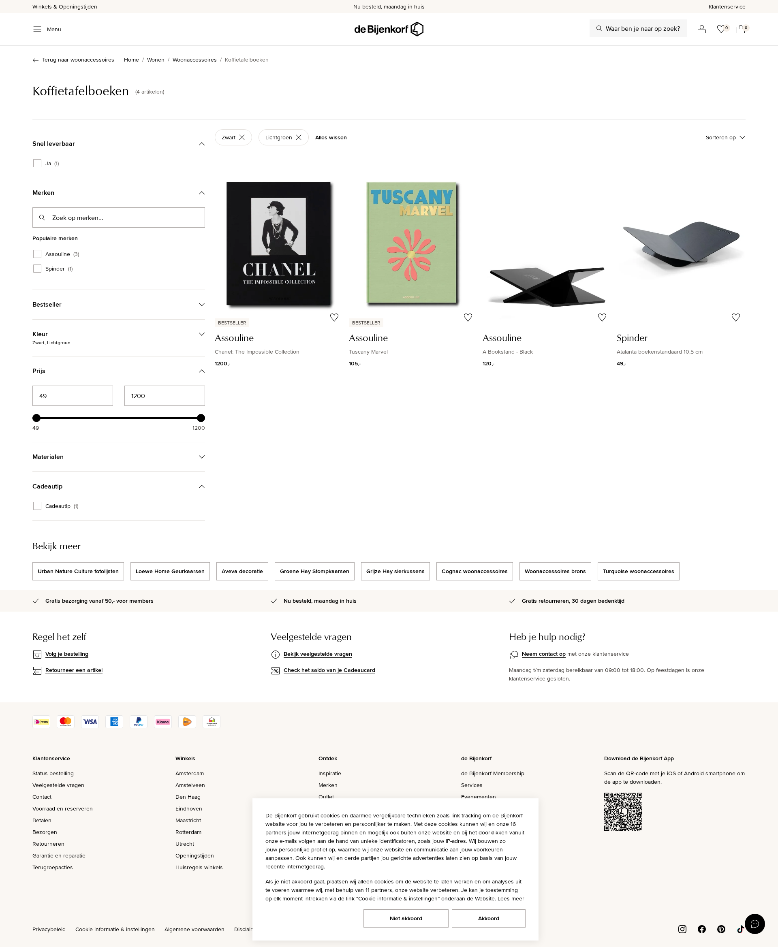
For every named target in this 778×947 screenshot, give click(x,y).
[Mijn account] (702, 29)
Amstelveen (190, 785)
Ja (52, 163)
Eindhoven (188, 808)
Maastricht (188, 820)
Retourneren (48, 843)
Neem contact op (544, 654)
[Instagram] (682, 928)
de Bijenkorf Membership (492, 773)
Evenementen (478, 796)
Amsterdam (189, 773)
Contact (41, 796)
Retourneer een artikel (74, 670)
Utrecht (184, 843)
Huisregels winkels (199, 867)
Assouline (62, 254)
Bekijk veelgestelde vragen (318, 654)
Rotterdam (188, 832)
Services (472, 785)
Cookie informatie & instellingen (115, 929)
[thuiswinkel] (211, 726)
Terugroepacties (52, 867)
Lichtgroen (278, 137)
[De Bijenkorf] (389, 29)
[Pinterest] (721, 928)
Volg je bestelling (66, 654)
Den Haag (188, 796)
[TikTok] (741, 928)
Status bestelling (53, 773)
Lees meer (511, 898)
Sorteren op (721, 137)
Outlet (326, 796)
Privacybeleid (49, 929)
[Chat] (755, 924)
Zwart (228, 137)
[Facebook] (702, 928)
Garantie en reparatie (58, 855)
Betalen (41, 820)
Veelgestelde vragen (58, 785)
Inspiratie (329, 773)
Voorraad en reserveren (62, 808)
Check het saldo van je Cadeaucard (329, 670)
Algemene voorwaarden (194, 929)
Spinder (59, 268)
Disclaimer (247, 929)
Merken (328, 785)
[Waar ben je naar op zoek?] (599, 28)
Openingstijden (194, 855)
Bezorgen (44, 832)
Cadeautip (61, 506)
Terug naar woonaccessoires (78, 59)
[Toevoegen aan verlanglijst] (334, 317)
